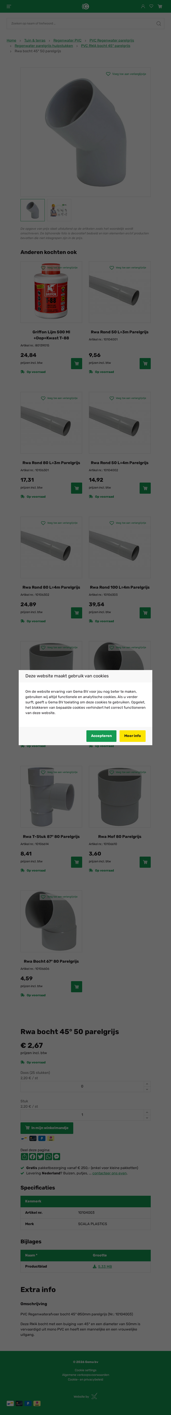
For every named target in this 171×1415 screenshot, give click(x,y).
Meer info (132, 736)
